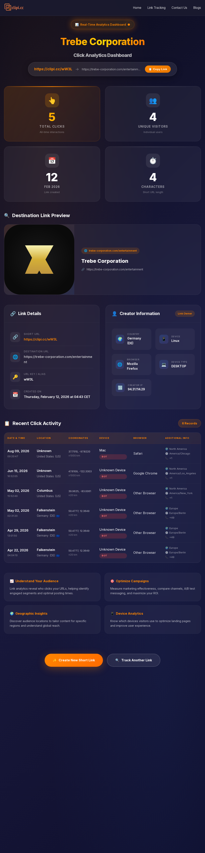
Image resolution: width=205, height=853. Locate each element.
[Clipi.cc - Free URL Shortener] (14, 8)
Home (137, 8)
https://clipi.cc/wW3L (53, 69)
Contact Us (179, 8)
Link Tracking (156, 8)
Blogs (197, 8)
